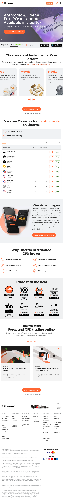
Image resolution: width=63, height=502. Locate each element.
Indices (4, 427)
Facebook (44, 459)
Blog (13, 416)
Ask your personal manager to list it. (39, 64)
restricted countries (24, 477)
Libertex (24, 416)
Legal (55, 416)
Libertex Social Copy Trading (25, 424)
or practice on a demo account (31, 113)
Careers (45, 444)
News (13, 418)
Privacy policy (57, 422)
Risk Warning (57, 428)
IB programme (47, 424)
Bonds (3, 436)
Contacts (45, 418)
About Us (45, 416)
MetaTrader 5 (26, 420)
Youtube (52, 459)
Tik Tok (55, 459)
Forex (3, 423)
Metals (25, 72)
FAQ (13, 423)
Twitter (47, 459)
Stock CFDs (5, 420)
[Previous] (2, 39)
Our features (46, 438)
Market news (5, 438)
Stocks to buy (5, 416)
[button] (60, 3)
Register (49, 3)
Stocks (52, 72)
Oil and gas (5, 431)
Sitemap (56, 424)
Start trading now (31, 109)
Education (15, 420)
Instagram (49, 459)
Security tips (57, 426)
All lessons (31, 341)
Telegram (57, 459)
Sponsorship (46, 426)
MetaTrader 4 (26, 418)
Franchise (45, 428)
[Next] (61, 39)
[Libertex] (8, 3)
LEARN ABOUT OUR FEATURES (44, 235)
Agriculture (5, 429)
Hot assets (4, 418)
